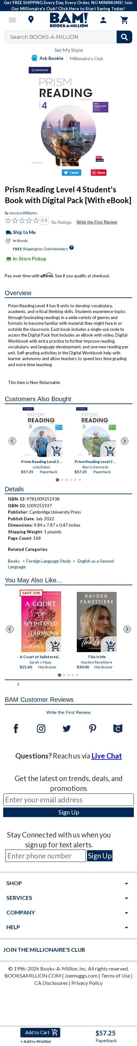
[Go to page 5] (75, 480)
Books (14, 561)
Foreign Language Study (48, 561)
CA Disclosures (51, 983)
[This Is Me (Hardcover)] (97, 622)
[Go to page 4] (70, 480)
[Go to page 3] (66, 480)
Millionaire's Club (86, 58)
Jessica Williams (23, 212)
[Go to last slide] (12, 441)
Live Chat (106, 755)
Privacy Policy (87, 983)
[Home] (68, 20)
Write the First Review (96, 222)
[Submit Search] (124, 37)
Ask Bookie (51, 58)
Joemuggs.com (81, 975)
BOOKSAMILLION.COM (32, 975)
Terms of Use (115, 975)
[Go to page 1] (57, 480)
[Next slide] (124, 441)
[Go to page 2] (62, 480)
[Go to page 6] (79, 480)
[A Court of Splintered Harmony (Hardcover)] (41, 621)
